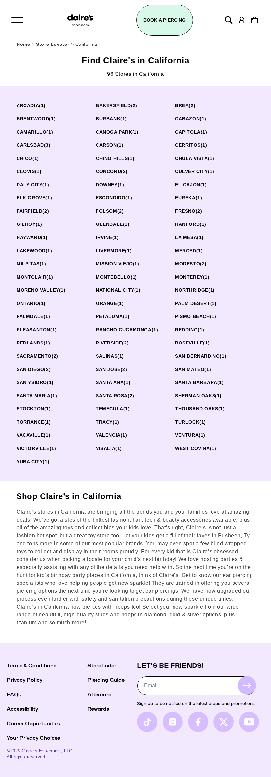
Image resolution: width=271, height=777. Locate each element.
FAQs (14, 694)
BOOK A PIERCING (164, 20)
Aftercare (99, 694)
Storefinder (101, 665)
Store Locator (53, 44)
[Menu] (17, 20)
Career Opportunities (33, 723)
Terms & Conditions (31, 665)
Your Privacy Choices (33, 737)
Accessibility (22, 708)
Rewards (98, 708)
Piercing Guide (106, 679)
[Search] (229, 20)
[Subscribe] (247, 685)
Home (23, 44)
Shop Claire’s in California (69, 496)
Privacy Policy (24, 679)
